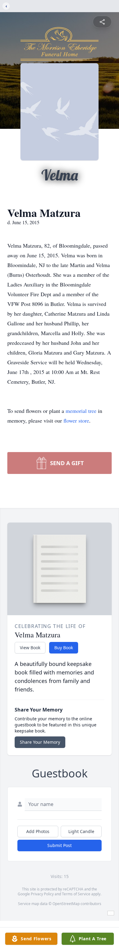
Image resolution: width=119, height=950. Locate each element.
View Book (30, 647)
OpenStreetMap (66, 903)
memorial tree (81, 410)
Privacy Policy (42, 894)
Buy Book (63, 647)
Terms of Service (76, 894)
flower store (76, 420)
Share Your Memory (40, 742)
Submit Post (59, 845)
